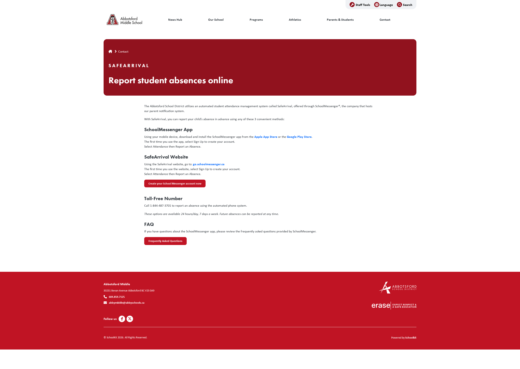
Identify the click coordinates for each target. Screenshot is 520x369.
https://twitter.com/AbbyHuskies (130, 319)
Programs (256, 20)
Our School (216, 20)
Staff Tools (363, 4)
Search (407, 4)
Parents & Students (340, 20)
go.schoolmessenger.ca (208, 164)
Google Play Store (299, 136)
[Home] (131, 20)
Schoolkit (410, 337)
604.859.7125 (117, 297)
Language (386, 4)
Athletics (295, 20)
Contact (385, 20)
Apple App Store (265, 136)
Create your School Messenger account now (172, 184)
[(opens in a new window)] (397, 287)
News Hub (175, 20)
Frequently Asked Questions (163, 242)
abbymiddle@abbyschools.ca (126, 302)
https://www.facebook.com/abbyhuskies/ (122, 319)
